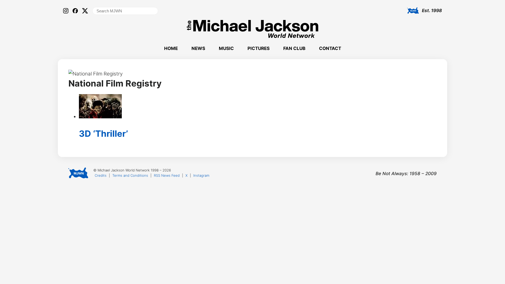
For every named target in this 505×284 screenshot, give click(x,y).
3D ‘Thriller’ (103, 133)
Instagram (201, 175)
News (198, 48)
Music (226, 48)
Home (171, 48)
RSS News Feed (167, 175)
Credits (101, 175)
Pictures (259, 48)
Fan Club (294, 48)
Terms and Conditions (130, 175)
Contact (330, 48)
